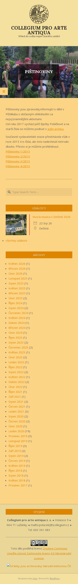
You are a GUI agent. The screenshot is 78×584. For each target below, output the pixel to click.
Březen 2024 (17, 328)
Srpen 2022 (16, 372)
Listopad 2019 (18, 441)
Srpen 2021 (16, 401)
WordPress (55, 578)
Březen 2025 (17, 293)
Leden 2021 (16, 411)
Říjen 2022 (15, 367)
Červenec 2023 (18, 347)
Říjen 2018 (15, 470)
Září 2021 (15, 396)
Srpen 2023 (16, 342)
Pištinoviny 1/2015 (18, 151)
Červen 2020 (17, 421)
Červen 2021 (17, 406)
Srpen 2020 (16, 416)
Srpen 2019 (16, 456)
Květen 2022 (17, 377)
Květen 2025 (17, 288)
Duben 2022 (17, 382)
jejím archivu (56, 129)
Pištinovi (11, 156)
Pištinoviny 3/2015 (18, 161)
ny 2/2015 (23, 156)
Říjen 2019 (15, 446)
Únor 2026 (16, 273)
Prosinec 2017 (18, 485)
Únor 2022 (16, 387)
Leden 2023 (16, 362)
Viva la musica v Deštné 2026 (51, 217)
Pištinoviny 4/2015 (18, 166)
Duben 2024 (17, 323)
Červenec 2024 (18, 313)
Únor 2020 (16, 426)
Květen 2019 (17, 465)
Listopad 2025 (18, 278)
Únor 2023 (16, 357)
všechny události (16, 240)
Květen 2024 (17, 318)
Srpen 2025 (16, 283)
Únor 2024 (16, 332)
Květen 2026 (17, 263)
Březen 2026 (17, 268)
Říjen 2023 (15, 337)
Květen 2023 (17, 352)
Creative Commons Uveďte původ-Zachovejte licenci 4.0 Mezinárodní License (39, 553)
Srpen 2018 (16, 475)
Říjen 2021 (15, 392)
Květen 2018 (17, 480)
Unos (35, 578)
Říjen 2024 (15, 303)
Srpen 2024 (16, 308)
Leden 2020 (16, 431)
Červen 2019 (17, 461)
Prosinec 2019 (18, 436)
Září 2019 (15, 451)
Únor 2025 (16, 298)
